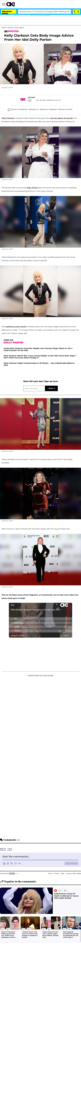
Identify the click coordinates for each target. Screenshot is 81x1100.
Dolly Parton (19, 27)
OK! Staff (31, 97)
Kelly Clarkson (8, 118)
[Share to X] (34, 109)
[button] (4, 4)
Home (4, 27)
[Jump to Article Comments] (9, 109)
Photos (10, 27)
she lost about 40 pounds (61, 118)
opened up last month (16, 327)
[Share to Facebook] (19, 109)
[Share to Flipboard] (48, 109)
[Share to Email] (65, 109)
